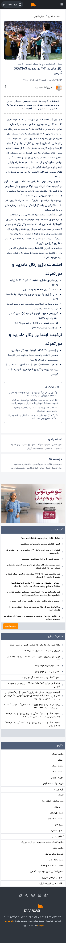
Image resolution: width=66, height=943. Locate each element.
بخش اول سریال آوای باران (47, 671)
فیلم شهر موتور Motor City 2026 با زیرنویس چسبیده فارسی (34, 685)
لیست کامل (10, 626)
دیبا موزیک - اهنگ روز (52, 801)
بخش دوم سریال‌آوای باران (47, 665)
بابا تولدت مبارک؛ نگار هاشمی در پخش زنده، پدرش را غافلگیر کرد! (34, 608)
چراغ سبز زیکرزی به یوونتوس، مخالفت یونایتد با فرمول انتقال (33, 658)
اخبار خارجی (39, 16)
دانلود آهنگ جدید (54, 818)
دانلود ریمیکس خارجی (52, 877)
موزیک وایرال (57, 777)
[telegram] (27, 895)
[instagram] (20, 895)
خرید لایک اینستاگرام (53, 783)
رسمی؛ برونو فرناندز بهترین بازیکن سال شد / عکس (35, 601)
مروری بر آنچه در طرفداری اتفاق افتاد (42, 650)
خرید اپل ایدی (56, 812)
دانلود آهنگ (57, 754)
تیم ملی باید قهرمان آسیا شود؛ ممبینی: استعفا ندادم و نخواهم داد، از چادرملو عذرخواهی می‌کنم (33, 594)
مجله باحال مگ (56, 859)
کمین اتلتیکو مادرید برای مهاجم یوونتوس (40, 544)
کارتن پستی (57, 836)
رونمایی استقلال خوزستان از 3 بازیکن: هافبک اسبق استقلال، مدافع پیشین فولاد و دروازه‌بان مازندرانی (35, 585)
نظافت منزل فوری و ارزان (51, 883)
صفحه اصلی (54, 16)
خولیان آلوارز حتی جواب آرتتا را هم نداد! (40, 538)
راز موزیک (58, 789)
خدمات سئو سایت (54, 854)
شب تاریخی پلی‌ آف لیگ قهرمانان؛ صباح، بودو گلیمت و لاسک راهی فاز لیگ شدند (33, 566)
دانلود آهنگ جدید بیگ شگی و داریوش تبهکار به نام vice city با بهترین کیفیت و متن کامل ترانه (33, 715)
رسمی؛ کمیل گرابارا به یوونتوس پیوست (41, 559)
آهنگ (60, 760)
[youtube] (33, 895)
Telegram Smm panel (52, 865)
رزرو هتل (58, 807)
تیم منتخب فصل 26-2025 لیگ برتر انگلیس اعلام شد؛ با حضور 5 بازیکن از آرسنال (33, 575)
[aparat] (46, 895)
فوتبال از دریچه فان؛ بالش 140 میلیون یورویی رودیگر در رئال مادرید (33, 551)
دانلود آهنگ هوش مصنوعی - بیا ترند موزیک (42, 842)
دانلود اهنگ (58, 848)
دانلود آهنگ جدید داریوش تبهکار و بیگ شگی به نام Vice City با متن (32, 724)
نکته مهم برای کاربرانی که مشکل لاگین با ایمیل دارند (35, 644)
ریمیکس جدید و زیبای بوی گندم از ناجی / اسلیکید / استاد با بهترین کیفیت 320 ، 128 (32, 706)
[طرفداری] (37, 4)
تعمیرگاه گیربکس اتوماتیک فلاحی (46, 871)
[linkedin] (39, 895)
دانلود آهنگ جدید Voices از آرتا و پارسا (41, 677)
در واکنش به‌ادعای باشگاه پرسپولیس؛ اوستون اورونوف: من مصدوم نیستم (31, 618)
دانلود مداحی (57, 830)
